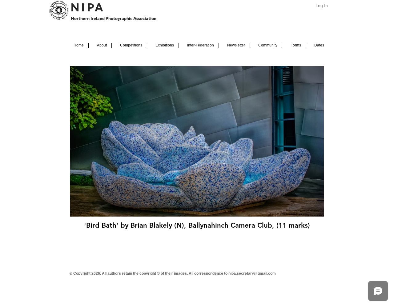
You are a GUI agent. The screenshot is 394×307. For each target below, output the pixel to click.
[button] (100, 45)
